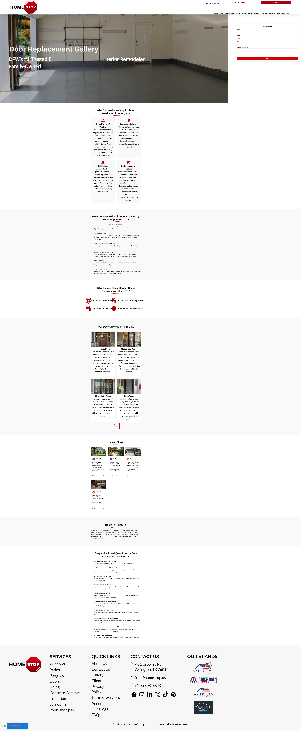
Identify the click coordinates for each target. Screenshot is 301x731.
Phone (238, 35)
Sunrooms (58, 704)
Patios (55, 670)
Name (238, 29)
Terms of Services (106, 697)
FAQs (96, 714)
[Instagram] (207, 3)
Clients (97, 680)
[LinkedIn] (210, 3)
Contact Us (101, 669)
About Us (99, 663)
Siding (55, 687)
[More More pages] (289, 13)
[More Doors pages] (235, 13)
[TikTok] (215, 3)
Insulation (58, 698)
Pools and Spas (62, 710)
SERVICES (60, 656)
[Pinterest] (218, 3)
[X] (212, 3)
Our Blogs (100, 709)
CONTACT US (145, 656)
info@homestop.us (150, 677)
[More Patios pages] (223, 13)
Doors (55, 681)
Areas (96, 703)
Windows (57, 664)
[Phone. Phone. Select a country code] (239, 38)
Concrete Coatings (65, 692)
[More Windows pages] (218, 13)
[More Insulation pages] (260, 13)
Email (238, 41)
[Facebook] (204, 3)
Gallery (97, 675)
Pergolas (57, 675)
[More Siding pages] (240, 13)
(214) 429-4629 (148, 686)
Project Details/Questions (243, 47)
